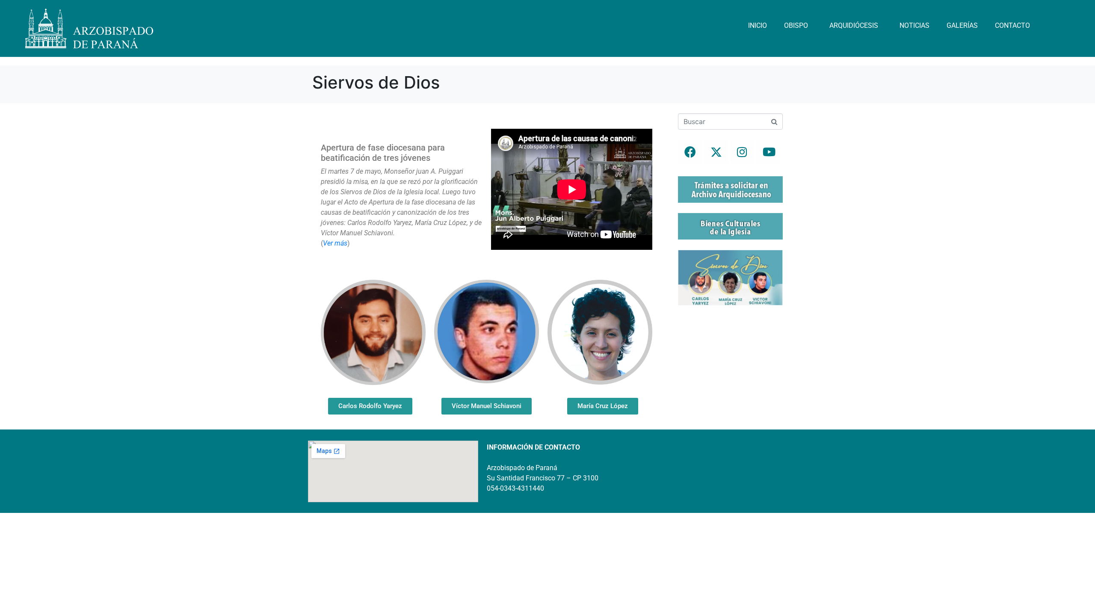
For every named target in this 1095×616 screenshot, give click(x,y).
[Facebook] (690, 152)
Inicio (757, 25)
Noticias (914, 25)
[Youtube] (768, 152)
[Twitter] (716, 152)
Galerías (962, 25)
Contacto (1012, 25)
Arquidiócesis (853, 25)
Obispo (796, 25)
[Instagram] (742, 152)
